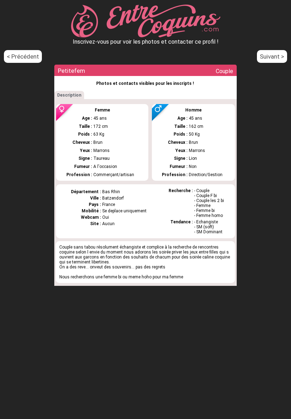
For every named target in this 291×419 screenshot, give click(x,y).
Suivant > (272, 56)
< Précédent (23, 56)
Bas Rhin (111, 191)
